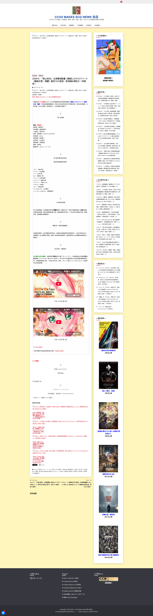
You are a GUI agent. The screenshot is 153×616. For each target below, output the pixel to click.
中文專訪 (88, 25)
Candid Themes (93, 611)
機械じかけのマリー (54, 471)
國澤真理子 (70, 469)
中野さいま (54, 469)
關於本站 (54, 25)
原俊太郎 (65, 469)
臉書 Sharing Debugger (70, 597)
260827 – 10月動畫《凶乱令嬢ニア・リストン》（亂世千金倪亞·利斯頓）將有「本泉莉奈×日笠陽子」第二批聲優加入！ (109, 106)
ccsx (100, 268)
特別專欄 (80, 25)
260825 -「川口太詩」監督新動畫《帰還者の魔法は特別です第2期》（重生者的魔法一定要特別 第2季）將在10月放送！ (109, 113)
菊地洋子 (76, 471)
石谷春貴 (66, 471)
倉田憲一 (60, 469)
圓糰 (100, 297)
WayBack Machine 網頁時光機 (72, 591)
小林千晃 (80, 469)
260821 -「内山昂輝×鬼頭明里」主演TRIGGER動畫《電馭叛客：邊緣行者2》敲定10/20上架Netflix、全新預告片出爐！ (109, 146)
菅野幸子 (71, 471)
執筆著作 (71, 25)
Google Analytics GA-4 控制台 (72, 584)
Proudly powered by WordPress (65, 611)
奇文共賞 (63, 25)
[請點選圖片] (108, 580)
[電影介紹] (108, 348)
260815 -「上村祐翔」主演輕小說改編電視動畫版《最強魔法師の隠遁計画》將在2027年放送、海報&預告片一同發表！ (109, 168)
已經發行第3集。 (60, 351)
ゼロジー (44, 469)
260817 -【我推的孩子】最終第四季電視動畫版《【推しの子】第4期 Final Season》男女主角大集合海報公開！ (109, 161)
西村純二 (81, 471)
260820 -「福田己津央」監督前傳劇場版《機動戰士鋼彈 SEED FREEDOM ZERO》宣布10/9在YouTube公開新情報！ (109, 153)
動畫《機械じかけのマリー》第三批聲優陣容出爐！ (47, 97)
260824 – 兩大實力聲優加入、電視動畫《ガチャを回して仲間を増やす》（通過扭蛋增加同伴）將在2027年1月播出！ (109, 121)
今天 (33, 361)
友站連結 (97, 25)
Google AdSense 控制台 (71, 581)
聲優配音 (41, 75)
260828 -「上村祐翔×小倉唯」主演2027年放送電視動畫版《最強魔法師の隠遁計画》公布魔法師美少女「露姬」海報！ (109, 98)
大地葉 (75, 469)
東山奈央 (41, 471)
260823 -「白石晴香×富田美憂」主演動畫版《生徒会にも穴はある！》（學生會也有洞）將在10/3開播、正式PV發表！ (109, 128)
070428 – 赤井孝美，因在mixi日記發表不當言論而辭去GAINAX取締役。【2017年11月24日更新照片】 (109, 270)
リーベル (49, 469)
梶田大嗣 (46, 471)
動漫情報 (34, 75)
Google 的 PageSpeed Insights (73, 588)
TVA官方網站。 (39, 347)
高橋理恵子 (37, 473)
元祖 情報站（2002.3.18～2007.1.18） (74, 594)
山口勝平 (36, 471)
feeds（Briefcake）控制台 (71, 578)
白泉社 (61, 471)
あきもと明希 (37, 469)
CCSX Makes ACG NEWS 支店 (76, 17)
